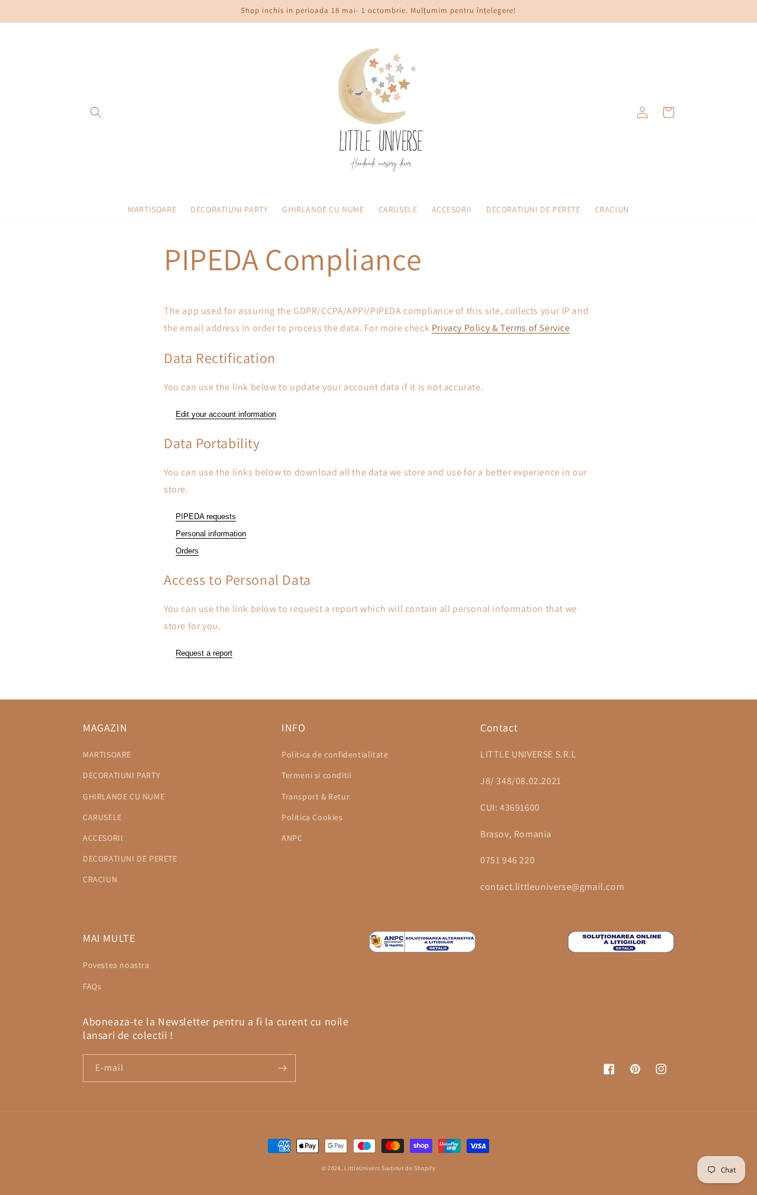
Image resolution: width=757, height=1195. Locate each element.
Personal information (211, 533)
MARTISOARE (107, 754)
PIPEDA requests (206, 516)
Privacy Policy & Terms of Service (501, 328)
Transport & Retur (316, 796)
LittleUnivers (362, 1168)
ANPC (292, 838)
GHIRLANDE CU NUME (123, 796)
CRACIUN (100, 879)
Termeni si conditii (316, 775)
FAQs (92, 986)
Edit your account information (226, 414)
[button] (96, 112)
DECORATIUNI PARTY (121, 775)
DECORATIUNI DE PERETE (130, 858)
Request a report (204, 653)
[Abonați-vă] (282, 1068)
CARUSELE (102, 817)
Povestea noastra (116, 965)
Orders (187, 550)
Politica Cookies (312, 817)
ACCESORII (103, 838)
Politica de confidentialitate (335, 754)
